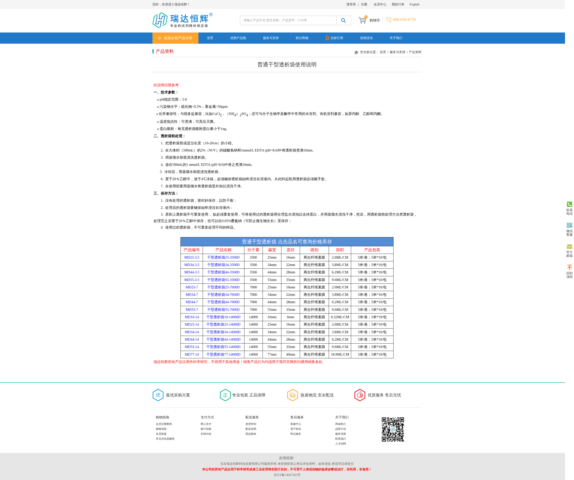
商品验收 (251, 433)
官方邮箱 (569, 254)
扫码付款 (206, 433)
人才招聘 (340, 443)
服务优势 (340, 433)
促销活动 (366, 38)
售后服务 (295, 433)
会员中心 (380, 4)
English (414, 4)
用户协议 (295, 428)
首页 (210, 38)
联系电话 (569, 211)
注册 (364, 4)
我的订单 (398, 4)
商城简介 (340, 424)
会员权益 (161, 433)
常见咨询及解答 (165, 438)
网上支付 (206, 424)
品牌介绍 (340, 428)
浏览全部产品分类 (178, 38)
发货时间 (251, 424)
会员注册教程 (164, 424)
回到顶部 (569, 275)
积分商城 (302, 38)
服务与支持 (271, 38)
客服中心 (295, 424)
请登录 (351, 4)
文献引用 (336, 38)
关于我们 (396, 38)
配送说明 (251, 428)
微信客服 (569, 232)
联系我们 (340, 438)
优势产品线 (238, 38)
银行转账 (206, 428)
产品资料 (415, 52)
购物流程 (161, 428)
